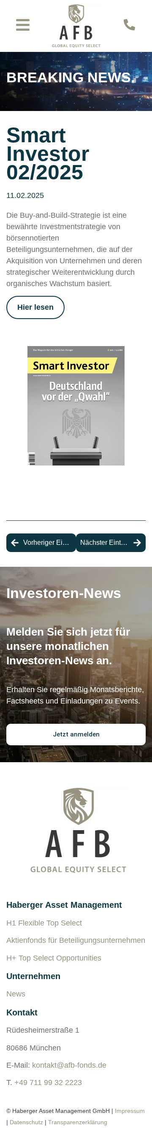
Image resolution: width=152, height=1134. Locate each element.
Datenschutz (26, 1122)
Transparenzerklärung (77, 1122)
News (15, 994)
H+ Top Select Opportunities (53, 958)
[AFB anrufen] (129, 24)
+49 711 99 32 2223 (48, 1082)
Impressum (130, 1110)
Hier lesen (35, 307)
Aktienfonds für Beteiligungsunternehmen (75, 940)
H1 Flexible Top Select (44, 923)
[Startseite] (76, 26)
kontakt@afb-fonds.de (69, 1065)
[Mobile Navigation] (22, 24)
